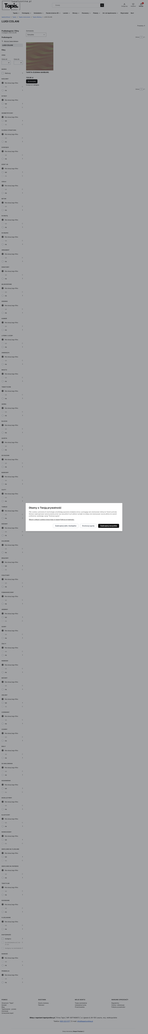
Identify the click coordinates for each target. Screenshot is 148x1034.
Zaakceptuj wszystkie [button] (108, 526)
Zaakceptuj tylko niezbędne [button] (65, 526)
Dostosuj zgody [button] (88, 526)
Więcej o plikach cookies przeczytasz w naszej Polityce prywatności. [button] (51, 519)
